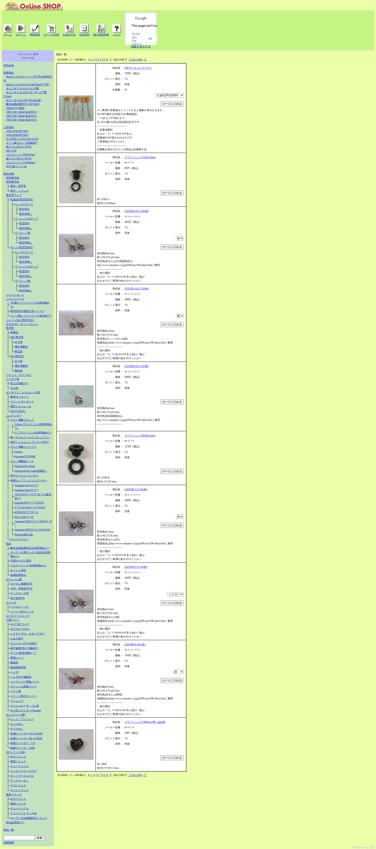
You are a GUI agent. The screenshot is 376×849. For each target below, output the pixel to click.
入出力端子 (17, 638)
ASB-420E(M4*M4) (17, 135)
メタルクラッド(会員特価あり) (28, 565)
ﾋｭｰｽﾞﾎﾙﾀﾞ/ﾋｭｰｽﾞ (19, 624)
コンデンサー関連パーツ (24, 681)
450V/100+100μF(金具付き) (21, 115)
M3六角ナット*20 (16, 166)
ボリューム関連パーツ (23, 686)
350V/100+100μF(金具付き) (21, 119)
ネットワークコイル (22, 775)
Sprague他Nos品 (24, 534)
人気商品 (8, 127)
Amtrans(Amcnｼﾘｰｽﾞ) (26, 490)
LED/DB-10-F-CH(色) (136, 211)
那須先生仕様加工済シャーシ (27, 311)
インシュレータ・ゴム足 (24, 705)
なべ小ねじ (17, 724)
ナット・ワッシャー (22, 719)
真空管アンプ (14, 195)
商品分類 (8, 173)
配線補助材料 (18, 667)
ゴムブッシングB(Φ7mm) (20, 154)
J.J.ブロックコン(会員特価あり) (33, 432)
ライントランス (19, 790)
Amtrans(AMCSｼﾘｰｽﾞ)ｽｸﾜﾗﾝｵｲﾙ (32, 529)
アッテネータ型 (19, 593)
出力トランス (18, 756)
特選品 (14, 332)
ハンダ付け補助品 (20, 676)
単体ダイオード (19, 396)
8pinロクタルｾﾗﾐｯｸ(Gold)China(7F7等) (27, 84)
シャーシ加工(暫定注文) (20, 320)
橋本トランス (14, 794)
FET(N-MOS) (17, 411)
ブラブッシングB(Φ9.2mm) (139, 435)
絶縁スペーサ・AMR (22, 747)
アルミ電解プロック (22, 419)
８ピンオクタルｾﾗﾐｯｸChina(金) (23, 100)
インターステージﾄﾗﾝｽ (23, 771)
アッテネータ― (19, 780)
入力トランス (18, 785)
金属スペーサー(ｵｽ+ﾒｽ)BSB (26, 738)
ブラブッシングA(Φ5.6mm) (140, 157)
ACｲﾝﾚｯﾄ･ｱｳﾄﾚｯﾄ (20, 629)
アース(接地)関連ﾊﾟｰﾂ (23, 653)
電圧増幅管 (21, 346)
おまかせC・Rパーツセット (22, 324)
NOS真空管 (17, 356)
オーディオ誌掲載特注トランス (28, 818)
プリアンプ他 (22, 280)
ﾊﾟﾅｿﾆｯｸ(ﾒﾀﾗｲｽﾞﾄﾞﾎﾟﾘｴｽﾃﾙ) (30, 507)
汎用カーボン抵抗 (20, 560)
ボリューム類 (14, 579)
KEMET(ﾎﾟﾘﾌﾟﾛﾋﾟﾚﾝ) (27, 512)
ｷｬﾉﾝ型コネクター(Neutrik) (25, 710)
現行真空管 (17, 337)
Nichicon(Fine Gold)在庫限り (31, 470)
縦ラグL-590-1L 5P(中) (19, 146)
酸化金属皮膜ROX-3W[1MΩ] (22, 104)
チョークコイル (19, 766)
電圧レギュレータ (20, 406)
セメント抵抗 (18, 570)
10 (107, 59)
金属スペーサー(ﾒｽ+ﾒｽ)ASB (26, 733)
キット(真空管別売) (21, 247)
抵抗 (8, 543)
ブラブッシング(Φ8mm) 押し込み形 (144, 722)
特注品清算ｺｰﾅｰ (15, 822)
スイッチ (11, 602)
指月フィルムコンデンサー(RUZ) (29, 442)
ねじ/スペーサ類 (15, 714)
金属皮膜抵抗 (18, 575)
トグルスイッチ (19, 606)
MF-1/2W (11, 150)
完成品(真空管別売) (21, 199)
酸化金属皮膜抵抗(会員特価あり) (29, 548)
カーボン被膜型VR (21, 583)
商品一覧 (8, 829)
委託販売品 (12, 181)
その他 (14, 388)
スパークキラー (19, 539)
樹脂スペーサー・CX (22, 743)
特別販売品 (12, 177)
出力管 (19, 341)
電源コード (17, 657)
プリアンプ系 (22, 233)
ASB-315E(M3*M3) (17, 131)
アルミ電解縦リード (22, 461)
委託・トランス (19, 190)
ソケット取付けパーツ (23, 696)
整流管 (19, 351)
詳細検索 (8, 842)
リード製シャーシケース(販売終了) (30, 315)
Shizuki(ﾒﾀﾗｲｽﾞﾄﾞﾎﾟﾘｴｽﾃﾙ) (29, 502)
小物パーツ (12, 619)
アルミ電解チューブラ (23, 446)
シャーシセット (15, 294)
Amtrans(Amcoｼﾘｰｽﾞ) (26, 485)
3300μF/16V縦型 (15, 108)
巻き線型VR (17, 598)
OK (150, 39)
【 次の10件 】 (137, 59)
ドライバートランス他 (23, 813)
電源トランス (18, 761)
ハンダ (14, 672)
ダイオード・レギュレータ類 (23, 392)
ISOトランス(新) (15, 752)
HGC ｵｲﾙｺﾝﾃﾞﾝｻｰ (24, 517)
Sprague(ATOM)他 (25, 456)
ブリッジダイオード (22, 401)
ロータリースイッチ (18, 615)
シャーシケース (15, 298)
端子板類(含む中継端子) (24, 648)
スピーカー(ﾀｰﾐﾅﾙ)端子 (23, 643)
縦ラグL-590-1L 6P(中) (19, 158)
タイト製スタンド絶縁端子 (21, 142)
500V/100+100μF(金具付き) (21, 111)
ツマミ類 (15, 691)
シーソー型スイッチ (22, 611)
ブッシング (17, 700)
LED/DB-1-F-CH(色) (135, 489)
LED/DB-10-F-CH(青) (136, 366)
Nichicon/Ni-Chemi (25, 466)
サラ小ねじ (17, 728)
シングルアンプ (24, 204)
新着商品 (8, 72)
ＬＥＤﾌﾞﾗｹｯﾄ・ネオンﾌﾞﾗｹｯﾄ (27, 633)
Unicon (18, 451)
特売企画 (8, 65)
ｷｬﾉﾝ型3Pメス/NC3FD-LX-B (22, 138)
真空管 (10, 328)
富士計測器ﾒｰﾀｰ (19, 383)
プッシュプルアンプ (26, 218)
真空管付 (24, 209)
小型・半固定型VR (21, 588)
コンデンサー (14, 415)
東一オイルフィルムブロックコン (30, 437)
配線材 (14, 662)
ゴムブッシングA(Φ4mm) (20, 162)
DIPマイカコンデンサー (24, 475)
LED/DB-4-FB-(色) (134, 644)
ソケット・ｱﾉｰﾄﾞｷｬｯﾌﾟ (19, 375)
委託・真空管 (18, 186)
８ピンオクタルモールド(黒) (22, 88)
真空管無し (25, 213)
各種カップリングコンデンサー (28, 480)
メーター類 (12, 379)
